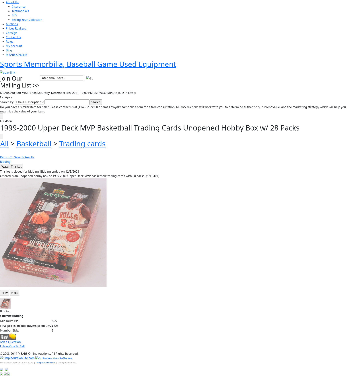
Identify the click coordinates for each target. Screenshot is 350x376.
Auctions (12, 24)
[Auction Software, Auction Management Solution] (17, 358)
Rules (9, 42)
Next (14, 293)
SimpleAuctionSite (45, 362)
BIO (14, 15)
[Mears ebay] (7, 72)
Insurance (19, 7)
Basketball (33, 144)
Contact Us (13, 37)
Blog (9, 50)
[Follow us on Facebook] (6, 369)
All (4, 144)
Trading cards (82, 144)
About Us (12, 2)
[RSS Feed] (1, 369)
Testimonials (20, 11)
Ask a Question (10, 342)
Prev (4, 293)
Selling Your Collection (27, 20)
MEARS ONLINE (16, 55)
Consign (11, 33)
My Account (14, 46)
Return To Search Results (17, 157)
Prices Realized (16, 28)
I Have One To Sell (12, 346)
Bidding (5, 162)
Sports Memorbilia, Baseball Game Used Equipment (88, 64)
